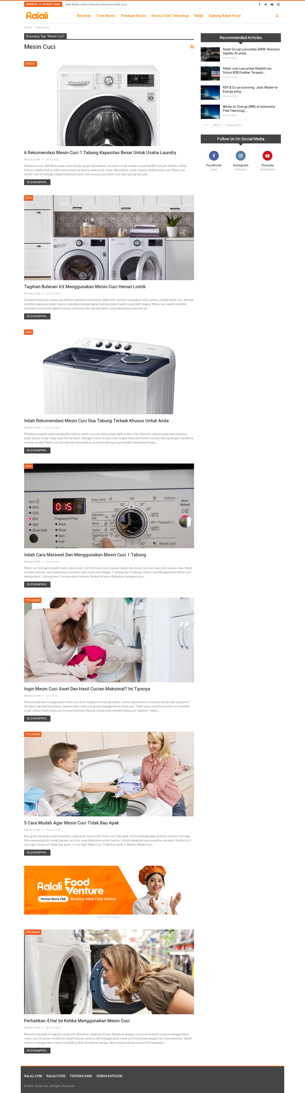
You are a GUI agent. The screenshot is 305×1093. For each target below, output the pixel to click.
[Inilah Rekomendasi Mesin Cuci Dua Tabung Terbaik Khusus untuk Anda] (109, 371)
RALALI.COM (33, 1076)
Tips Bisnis (33, 600)
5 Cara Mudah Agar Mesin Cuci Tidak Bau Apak (71, 823)
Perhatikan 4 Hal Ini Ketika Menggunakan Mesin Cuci (77, 1020)
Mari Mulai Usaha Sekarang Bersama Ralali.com (96, 4)
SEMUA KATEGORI (109, 1076)
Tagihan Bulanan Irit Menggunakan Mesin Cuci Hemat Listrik (85, 286)
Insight (31, 63)
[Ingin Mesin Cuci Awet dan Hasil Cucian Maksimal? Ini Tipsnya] (109, 640)
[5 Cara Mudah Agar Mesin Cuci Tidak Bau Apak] (109, 774)
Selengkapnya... (37, 182)
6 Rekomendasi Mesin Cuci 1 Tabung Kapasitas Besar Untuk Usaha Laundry (100, 152)
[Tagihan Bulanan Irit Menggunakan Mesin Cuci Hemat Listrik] (109, 237)
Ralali (198, 16)
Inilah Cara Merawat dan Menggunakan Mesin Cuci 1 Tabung (85, 554)
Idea (28, 197)
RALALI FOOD (55, 1076)
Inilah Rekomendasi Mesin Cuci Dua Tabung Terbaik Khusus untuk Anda (96, 420)
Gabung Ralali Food (224, 16)
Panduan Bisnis (133, 16)
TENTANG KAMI (81, 1076)
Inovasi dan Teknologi (170, 16)
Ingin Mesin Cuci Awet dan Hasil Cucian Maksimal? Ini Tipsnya (87, 688)
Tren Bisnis (105, 16)
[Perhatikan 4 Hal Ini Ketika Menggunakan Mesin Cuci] (109, 971)
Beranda (84, 16)
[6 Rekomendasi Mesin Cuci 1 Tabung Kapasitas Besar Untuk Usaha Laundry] (109, 103)
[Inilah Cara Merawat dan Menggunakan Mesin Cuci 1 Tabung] (109, 506)
